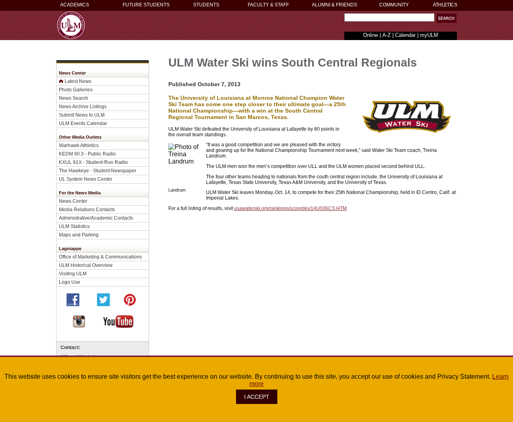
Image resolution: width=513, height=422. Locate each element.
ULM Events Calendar (83, 123)
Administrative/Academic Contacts (96, 217)
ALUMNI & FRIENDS (334, 5)
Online (370, 35)
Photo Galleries (76, 89)
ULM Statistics (74, 226)
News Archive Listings (83, 106)
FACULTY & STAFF (268, 5)
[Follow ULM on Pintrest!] (129, 304)
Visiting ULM (73, 273)
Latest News (78, 81)
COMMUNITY (394, 5)
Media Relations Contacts (87, 209)
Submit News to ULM (82, 114)
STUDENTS (206, 5)
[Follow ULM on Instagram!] (79, 325)
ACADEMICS (74, 5)
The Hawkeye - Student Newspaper (97, 170)
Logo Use (69, 282)
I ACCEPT (256, 397)
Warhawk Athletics (79, 145)
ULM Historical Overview (86, 265)
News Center (73, 201)
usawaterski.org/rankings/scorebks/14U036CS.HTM (290, 208)
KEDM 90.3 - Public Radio (87, 153)
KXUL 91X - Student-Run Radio (93, 162)
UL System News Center (85, 179)
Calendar (405, 35)
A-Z (386, 35)
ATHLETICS (445, 5)
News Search (73, 98)
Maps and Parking (79, 234)
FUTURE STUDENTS (146, 5)
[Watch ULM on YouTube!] (118, 325)
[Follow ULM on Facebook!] (73, 304)
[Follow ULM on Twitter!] (103, 304)
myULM (429, 35)
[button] (446, 18)
